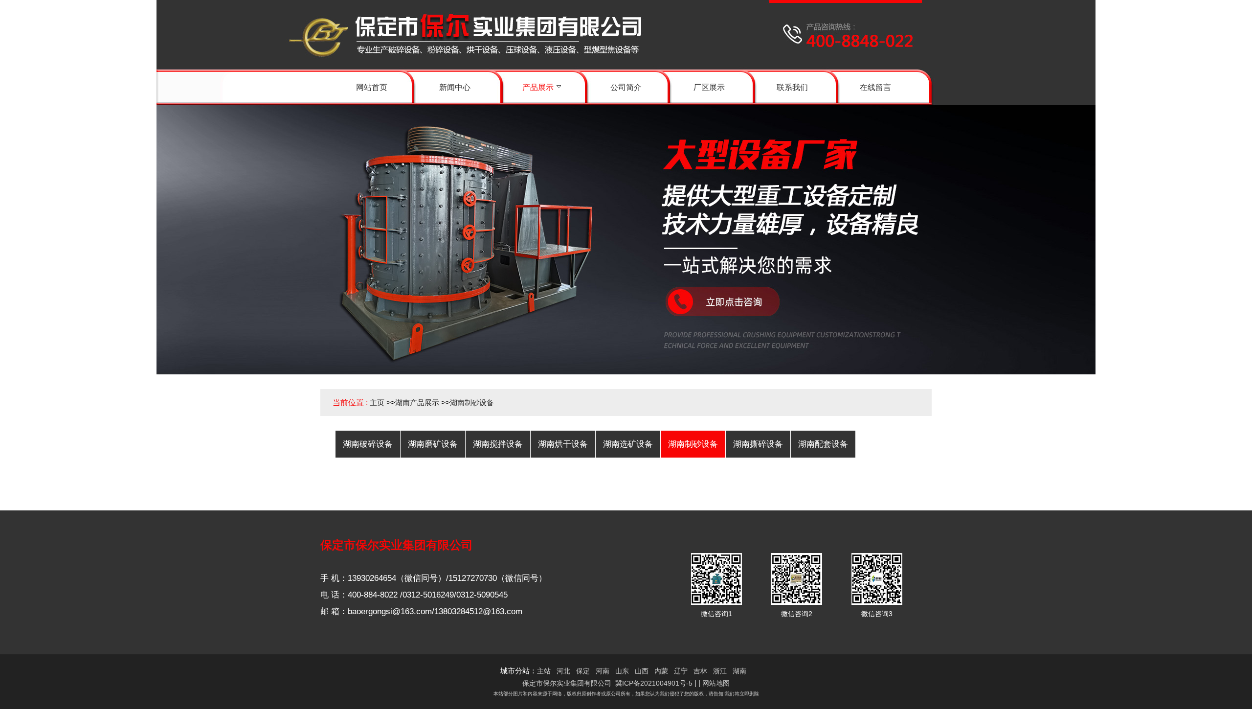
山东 (622, 671)
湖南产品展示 (417, 402)
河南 (602, 671)
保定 (583, 671)
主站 (544, 671)
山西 (641, 671)
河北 (563, 671)
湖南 (739, 671)
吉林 (700, 671)
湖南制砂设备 (472, 402)
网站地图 (716, 683)
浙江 (720, 671)
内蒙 (661, 671)
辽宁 (681, 671)
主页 (377, 402)
